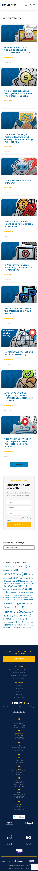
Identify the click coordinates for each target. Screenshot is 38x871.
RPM (19, 619)
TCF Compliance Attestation (21, 864)
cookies (30, 583)
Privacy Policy (8, 864)
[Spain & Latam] (19, 731)
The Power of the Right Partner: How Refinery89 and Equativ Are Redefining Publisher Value (18, 138)
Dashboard (7, 589)
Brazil (19, 804)
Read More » (8, 57)
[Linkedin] (14, 712)
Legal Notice (17, 864)
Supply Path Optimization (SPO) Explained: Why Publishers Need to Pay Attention (17, 442)
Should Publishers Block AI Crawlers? (17, 181)
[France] (19, 766)
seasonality (9, 622)
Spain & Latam (19, 734)
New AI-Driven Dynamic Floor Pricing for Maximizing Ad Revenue (18, 224)
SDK (25, 619)
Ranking (29, 612)
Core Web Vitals (12, 586)
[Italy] (19, 743)
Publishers (14, 612)
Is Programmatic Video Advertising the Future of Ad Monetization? (19, 267)
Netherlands (19, 722)
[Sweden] (19, 790)
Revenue (9, 619)
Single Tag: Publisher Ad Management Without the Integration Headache (18, 93)
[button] (26, 5)
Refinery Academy (17, 615)
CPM (24, 586)
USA (19, 757)
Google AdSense (14, 592)
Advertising (13, 581)
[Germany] (19, 778)
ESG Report (26, 865)
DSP (15, 589)
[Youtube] (17, 712)
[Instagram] (24, 712)
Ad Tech (16, 577)
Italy (19, 745)
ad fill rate (7, 567)
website (27, 627)
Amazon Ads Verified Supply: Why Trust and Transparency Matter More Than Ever (18, 397)
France (19, 769)
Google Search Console (10, 597)
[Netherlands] (19, 719)
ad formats (19, 566)
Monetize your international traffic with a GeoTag (18, 353)
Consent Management (15, 583)
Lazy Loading (10, 600)
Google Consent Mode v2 (13, 595)
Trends (9, 627)
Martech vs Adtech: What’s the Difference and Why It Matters (18, 311)
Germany (19, 781)
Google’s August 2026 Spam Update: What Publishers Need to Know (17, 50)
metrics (19, 600)
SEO (20, 622)
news (9, 604)
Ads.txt (6, 578)
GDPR (21, 589)
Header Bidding (24, 597)
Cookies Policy (26, 864)
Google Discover (26, 595)
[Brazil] (19, 802)
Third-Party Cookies (21, 625)
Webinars (18, 627)
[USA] (19, 755)
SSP (8, 625)
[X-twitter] (20, 712)
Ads (30, 574)
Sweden (19, 793)
